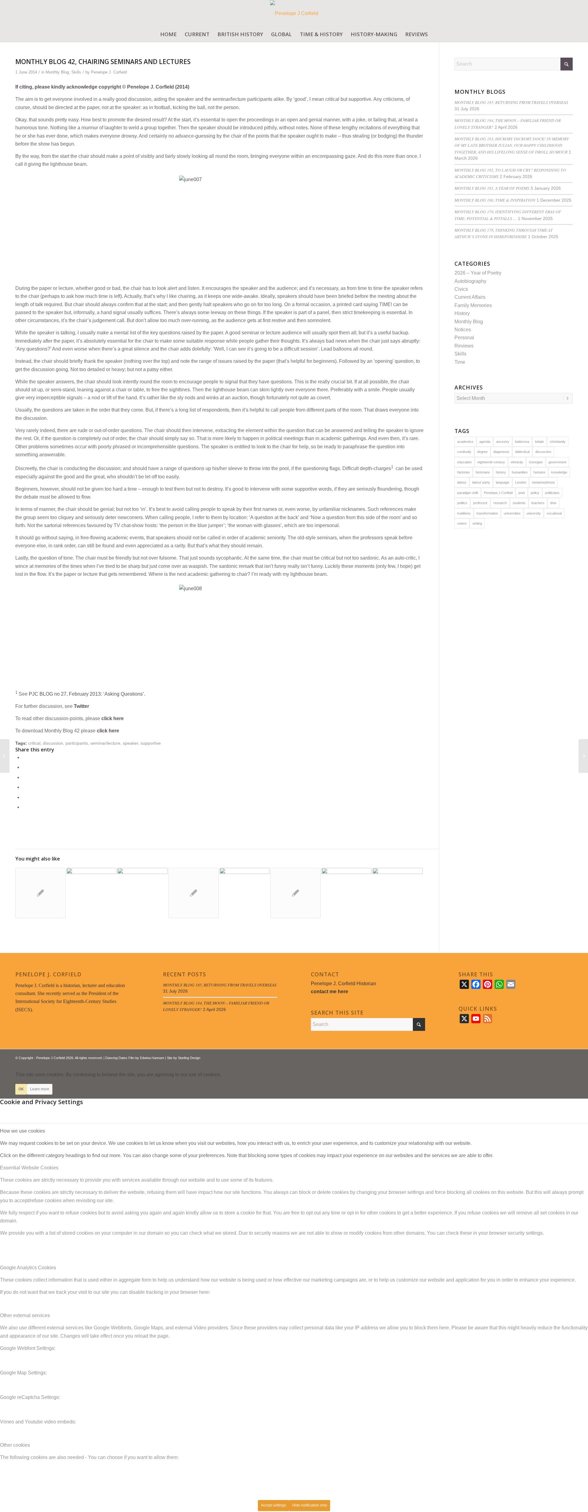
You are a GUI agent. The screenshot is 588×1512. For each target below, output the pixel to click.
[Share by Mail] (24, 807)
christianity (558, 441)
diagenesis (501, 452)
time (553, 503)
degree (482, 452)
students (519, 503)
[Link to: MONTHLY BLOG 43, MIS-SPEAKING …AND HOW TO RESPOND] (40, 893)
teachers (538, 503)
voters (462, 523)
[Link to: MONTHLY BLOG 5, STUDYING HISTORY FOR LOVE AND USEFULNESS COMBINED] (295, 893)
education (464, 462)
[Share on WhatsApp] (24, 777)
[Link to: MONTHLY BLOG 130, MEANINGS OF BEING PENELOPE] (347, 893)
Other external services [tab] (25, 1315)
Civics (461, 289)
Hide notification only (309, 1505)
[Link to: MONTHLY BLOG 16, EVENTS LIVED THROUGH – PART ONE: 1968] (142, 893)
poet (521, 493)
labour (461, 482)
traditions (464, 513)
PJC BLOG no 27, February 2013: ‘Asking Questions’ (86, 694)
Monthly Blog (57, 72)
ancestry (502, 441)
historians (483, 472)
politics (462, 503)
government (557, 462)
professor (480, 503)
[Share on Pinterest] (24, 787)
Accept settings (273, 1505)
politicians (552, 493)
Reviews (463, 345)
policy (535, 493)
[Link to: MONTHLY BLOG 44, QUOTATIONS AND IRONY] (193, 893)
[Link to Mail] (568, 1057)
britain (539, 441)
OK (21, 1089)
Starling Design (189, 1058)
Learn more (39, 1089)
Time (459, 362)
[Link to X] (549, 1057)
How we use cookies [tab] (22, 1131)
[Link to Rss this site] (559, 1057)
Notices (462, 329)
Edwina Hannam (152, 1058)
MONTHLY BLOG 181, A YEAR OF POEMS (491, 188)
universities (512, 513)
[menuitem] (168, 34)
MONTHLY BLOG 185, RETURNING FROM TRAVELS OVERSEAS (511, 102)
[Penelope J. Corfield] (294, 13)
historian (463, 472)
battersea (522, 441)
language (502, 482)
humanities (520, 472)
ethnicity (517, 462)
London (520, 482)
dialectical (522, 452)
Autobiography (470, 281)
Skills (76, 72)
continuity (464, 452)
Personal (464, 337)
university (533, 513)
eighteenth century (491, 462)
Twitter (81, 706)
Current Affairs (469, 297)
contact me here (329, 991)
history (501, 472)
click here (112, 718)
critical (34, 743)
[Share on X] (24, 767)
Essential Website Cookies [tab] (29, 1167)
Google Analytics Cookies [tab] (28, 1267)
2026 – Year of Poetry (477, 272)
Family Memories (473, 305)
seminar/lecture (105, 743)
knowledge (559, 472)
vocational (554, 513)
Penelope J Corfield (498, 493)
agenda (484, 441)
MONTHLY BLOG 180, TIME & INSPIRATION (494, 200)
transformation (487, 513)
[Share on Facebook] (24, 757)
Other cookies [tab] (15, 1445)
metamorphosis (543, 482)
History (462, 313)
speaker (130, 743)
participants (77, 743)
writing (477, 523)
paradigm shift (467, 493)
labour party (481, 482)
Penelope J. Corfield (109, 72)
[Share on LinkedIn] (24, 797)
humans (539, 472)
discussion (53, 743)
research (500, 503)
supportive (151, 743)
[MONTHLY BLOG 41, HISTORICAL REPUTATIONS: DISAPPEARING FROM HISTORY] (4, 756)
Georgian (536, 462)
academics (465, 441)
